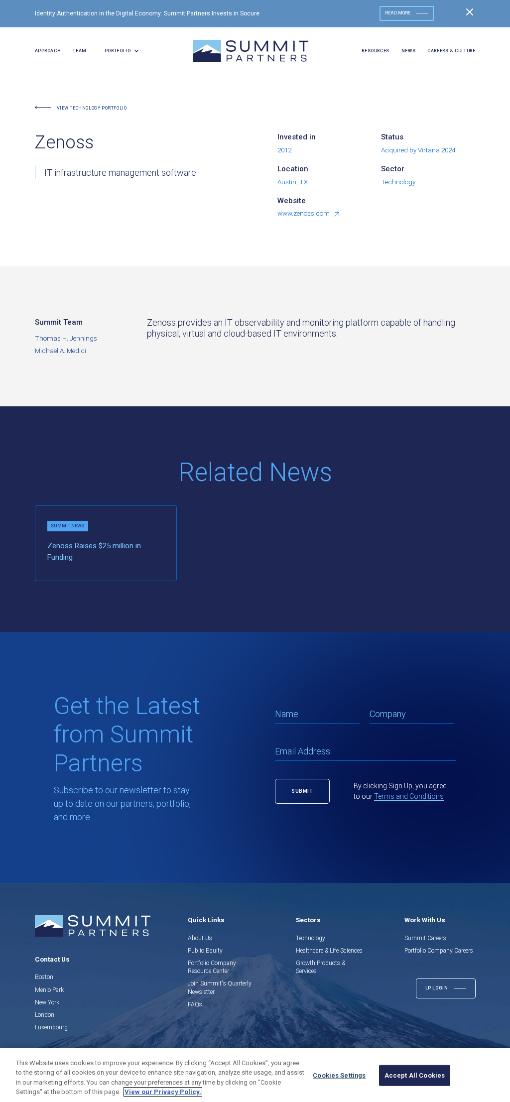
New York (47, 1002)
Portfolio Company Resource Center (212, 967)
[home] (250, 51)
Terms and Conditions (409, 796)
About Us (200, 938)
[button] (119, 51)
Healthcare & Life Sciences (329, 950)
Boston (44, 977)
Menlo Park (49, 989)
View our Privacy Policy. (163, 1092)
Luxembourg (51, 1027)
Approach (48, 50)
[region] (255, 1075)
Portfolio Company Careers (438, 950)
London (44, 1014)
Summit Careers (425, 938)
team (79, 50)
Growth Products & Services (320, 967)
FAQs (195, 1004)
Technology (310, 938)
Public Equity (205, 950)
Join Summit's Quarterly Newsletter (220, 987)
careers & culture (451, 50)
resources (375, 50)
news (408, 50)
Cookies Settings (339, 1075)
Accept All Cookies (414, 1075)
